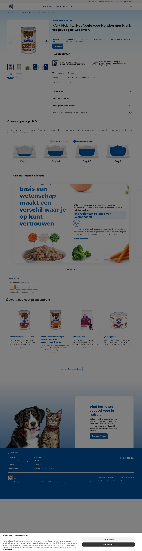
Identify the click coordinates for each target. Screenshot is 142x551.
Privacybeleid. (7, 549)
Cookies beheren (108, 539)
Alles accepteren (108, 544)
